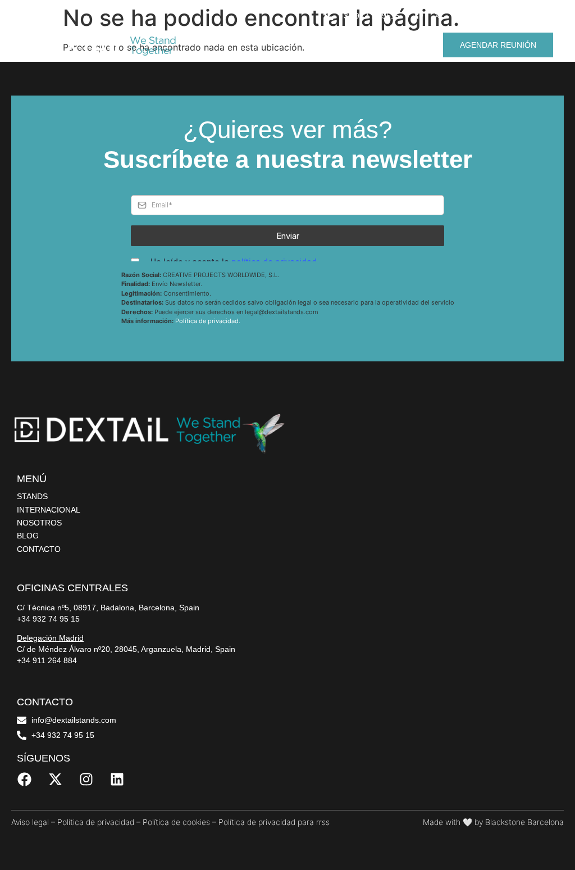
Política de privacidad (95, 822)
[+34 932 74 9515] (328, 15)
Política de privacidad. (207, 321)
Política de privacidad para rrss (274, 822)
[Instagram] (456, 15)
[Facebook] (419, 15)
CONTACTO (39, 549)
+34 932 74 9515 (369, 15)
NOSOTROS (39, 522)
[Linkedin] (474, 15)
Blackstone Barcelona (524, 822)
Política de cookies (176, 822)
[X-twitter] (437, 15)
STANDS (32, 496)
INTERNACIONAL (48, 509)
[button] (564, 44)
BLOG (28, 535)
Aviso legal (30, 822)
